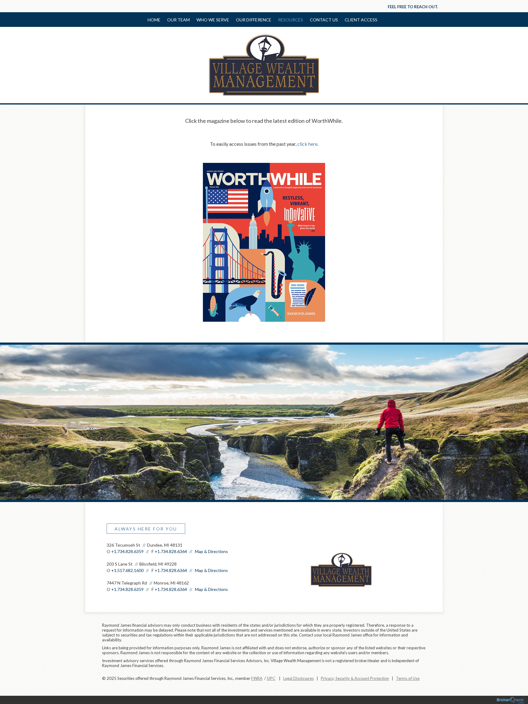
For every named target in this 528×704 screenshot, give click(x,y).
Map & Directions (211, 551)
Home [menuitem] (154, 19)
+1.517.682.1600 (127, 570)
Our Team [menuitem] (178, 19)
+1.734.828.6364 (171, 551)
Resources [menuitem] (290, 19)
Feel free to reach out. (413, 6)
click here (307, 144)
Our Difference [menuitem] (253, 19)
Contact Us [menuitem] (324, 19)
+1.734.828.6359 (127, 551)
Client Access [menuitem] (361, 19)
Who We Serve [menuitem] (212, 19)
